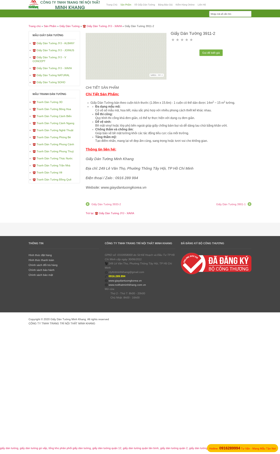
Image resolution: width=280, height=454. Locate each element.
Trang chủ (35, 26)
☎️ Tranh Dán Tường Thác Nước (53, 158)
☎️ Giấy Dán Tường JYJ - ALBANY (53, 43)
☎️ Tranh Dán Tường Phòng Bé (52, 137)
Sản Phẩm (50, 26)
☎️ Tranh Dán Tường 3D (47, 102)
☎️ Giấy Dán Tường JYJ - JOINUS (53, 50)
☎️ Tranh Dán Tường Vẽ (47, 172)
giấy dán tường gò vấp (33, 448)
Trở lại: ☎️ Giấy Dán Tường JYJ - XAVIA (110, 213)
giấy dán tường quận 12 (106, 448)
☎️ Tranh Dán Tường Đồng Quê (52, 179)
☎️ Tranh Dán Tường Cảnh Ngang (53, 123)
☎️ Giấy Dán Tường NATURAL (51, 75)
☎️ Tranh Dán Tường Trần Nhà (51, 165)
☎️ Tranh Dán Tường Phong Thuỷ (53, 151)
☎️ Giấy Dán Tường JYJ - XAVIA (102, 26)
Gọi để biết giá (211, 52)
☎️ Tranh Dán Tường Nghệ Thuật (53, 130)
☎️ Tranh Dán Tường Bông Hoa (52, 109)
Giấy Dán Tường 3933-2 (106, 204)
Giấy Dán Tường (69, 26)
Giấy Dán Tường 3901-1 (231, 204)
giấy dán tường (9, 448)
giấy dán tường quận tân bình (141, 448)
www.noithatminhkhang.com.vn (127, 284)
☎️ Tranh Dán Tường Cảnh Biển (52, 116)
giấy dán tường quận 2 (174, 448)
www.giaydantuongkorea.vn (125, 280)
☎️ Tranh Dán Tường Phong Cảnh (53, 144)
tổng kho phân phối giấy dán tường (70, 448)
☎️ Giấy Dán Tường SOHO (49, 82)
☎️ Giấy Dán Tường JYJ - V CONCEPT (49, 59)
